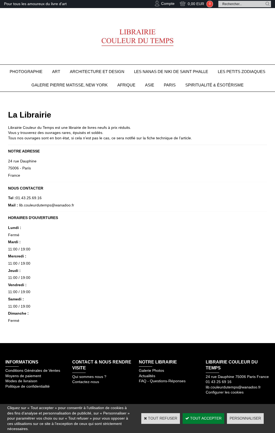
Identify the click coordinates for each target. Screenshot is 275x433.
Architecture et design (97, 71)
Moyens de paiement (23, 376)
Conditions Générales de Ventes (32, 370)
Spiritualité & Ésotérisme (214, 85)
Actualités (147, 376)
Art (56, 71)
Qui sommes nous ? (89, 376)
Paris (170, 85)
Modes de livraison (21, 381)
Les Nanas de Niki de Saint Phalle (171, 71)
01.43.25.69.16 (29, 198)
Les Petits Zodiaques (241, 71)
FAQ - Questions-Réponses (162, 381)
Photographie (26, 71)
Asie (149, 85)
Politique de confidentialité (27, 386)
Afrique (126, 85)
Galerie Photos (151, 370)
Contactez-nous (85, 382)
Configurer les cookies (225, 392)
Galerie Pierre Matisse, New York (69, 85)
